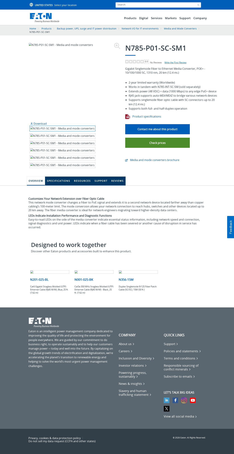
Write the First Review (175, 62)
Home (32, 28)
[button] (157, 143)
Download (40, 124)
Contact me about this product (157, 129)
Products (46, 28)
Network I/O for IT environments (140, 28)
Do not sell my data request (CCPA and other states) (62, 441)
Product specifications (146, 116)
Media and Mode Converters (180, 28)
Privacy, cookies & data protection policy (54, 438)
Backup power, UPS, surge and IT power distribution (86, 28)
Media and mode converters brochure (154, 160)
